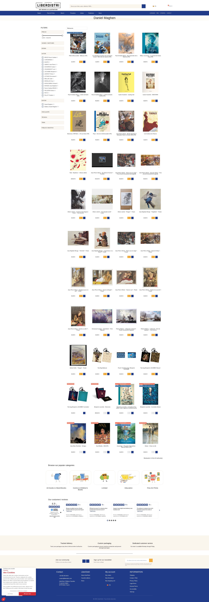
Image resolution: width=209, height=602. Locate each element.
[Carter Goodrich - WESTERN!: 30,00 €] (150, 83)
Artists (82, 13)
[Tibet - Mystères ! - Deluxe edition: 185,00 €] (78, 161)
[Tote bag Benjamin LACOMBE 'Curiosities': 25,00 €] (78, 395)
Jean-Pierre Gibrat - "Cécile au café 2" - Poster (78, 329)
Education (129, 488)
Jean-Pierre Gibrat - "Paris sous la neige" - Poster (126, 251)
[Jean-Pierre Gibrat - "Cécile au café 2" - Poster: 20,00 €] (78, 317)
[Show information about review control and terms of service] (60, 512)
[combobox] (104, 6)
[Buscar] (144, 6)
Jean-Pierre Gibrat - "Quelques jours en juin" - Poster (78, 290)
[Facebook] (84, 561)
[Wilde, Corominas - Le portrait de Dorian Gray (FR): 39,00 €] (150, 44)
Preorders (73, 13)
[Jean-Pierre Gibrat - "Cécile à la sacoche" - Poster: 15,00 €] (150, 278)
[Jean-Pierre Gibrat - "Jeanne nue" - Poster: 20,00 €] (126, 278)
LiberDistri (85, 572)
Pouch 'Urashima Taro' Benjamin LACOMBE (126, 368)
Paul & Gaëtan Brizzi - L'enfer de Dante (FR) (78, 95)
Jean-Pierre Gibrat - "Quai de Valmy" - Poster (150, 251)
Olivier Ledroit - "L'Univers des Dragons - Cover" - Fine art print (78, 212)
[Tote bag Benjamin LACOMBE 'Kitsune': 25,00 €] (150, 356)
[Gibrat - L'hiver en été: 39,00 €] (150, 434)
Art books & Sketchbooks (56, 488)
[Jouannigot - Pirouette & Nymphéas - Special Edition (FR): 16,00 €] (126, 434)
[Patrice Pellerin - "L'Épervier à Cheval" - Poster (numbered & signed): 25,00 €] (126, 317)
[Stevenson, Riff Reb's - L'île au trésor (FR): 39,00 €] (78, 122)
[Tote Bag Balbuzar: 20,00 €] (102, 356)
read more (69, 511)
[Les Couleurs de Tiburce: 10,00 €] (150, 122)
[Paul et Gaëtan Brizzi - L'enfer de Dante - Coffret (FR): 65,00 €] (102, 83)
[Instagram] (87, 561)
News (100, 13)
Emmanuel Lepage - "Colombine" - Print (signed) (102, 329)
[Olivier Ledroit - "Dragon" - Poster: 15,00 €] (126, 200)
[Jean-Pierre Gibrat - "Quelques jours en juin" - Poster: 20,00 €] (78, 278)
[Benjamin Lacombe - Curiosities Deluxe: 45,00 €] (150, 395)
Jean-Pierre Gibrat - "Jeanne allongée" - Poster (102, 290)
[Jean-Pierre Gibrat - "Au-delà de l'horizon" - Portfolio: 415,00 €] (102, 161)
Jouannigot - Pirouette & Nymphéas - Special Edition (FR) (126, 446)
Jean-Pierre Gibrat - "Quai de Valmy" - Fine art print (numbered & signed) (150, 173)
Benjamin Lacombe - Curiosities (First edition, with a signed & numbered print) (126, 407)
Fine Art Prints (51, 13)
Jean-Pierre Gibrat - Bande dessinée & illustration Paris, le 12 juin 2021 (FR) (126, 134)
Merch (62, 13)
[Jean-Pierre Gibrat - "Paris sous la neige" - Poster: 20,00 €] (126, 239)
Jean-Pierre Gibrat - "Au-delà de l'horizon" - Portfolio (102, 173)
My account (110, 572)
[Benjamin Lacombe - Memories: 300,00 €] (102, 395)
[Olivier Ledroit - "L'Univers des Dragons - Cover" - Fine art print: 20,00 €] (78, 200)
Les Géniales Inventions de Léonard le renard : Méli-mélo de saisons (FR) (102, 56)
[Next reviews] (159, 510)
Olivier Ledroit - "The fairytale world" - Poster (102, 212)
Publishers (91, 13)
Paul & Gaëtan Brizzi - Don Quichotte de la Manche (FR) (126, 56)
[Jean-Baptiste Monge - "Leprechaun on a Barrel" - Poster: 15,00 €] (102, 239)
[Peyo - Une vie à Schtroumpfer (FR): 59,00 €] (102, 122)
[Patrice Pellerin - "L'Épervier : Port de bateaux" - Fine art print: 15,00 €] (150, 317)
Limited (104, 488)
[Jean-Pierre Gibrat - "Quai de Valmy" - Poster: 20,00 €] (150, 239)
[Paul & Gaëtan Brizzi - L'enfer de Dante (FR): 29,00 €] (78, 83)
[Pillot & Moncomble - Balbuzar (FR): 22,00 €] (78, 44)
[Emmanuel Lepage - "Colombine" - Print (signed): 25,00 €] (102, 317)
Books (39, 13)
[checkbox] (50, 57)
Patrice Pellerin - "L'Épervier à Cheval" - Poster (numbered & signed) (126, 329)
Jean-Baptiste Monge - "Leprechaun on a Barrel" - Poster (102, 251)
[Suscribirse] (151, 560)
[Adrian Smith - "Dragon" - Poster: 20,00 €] (78, 356)
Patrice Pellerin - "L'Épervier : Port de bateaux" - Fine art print (150, 329)
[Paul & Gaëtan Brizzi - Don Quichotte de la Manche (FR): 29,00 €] (126, 44)
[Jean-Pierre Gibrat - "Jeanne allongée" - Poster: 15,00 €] (102, 278)
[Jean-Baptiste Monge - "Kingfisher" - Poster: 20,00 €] (150, 200)
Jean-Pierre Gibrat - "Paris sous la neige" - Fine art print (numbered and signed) (126, 173)
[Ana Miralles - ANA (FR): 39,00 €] (102, 434)
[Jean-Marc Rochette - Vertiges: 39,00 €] (78, 434)
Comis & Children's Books (80, 489)
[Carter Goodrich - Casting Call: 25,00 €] (126, 83)
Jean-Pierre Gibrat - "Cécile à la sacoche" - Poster (150, 290)
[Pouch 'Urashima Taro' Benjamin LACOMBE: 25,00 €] (126, 356)
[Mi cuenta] (161, 6)
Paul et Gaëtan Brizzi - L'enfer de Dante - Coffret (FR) (102, 95)
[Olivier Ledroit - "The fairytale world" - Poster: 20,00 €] (102, 200)
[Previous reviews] (63, 510)
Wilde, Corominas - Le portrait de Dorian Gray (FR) (150, 56)
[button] (169, 6)
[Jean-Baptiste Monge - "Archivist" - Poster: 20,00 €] (78, 239)
